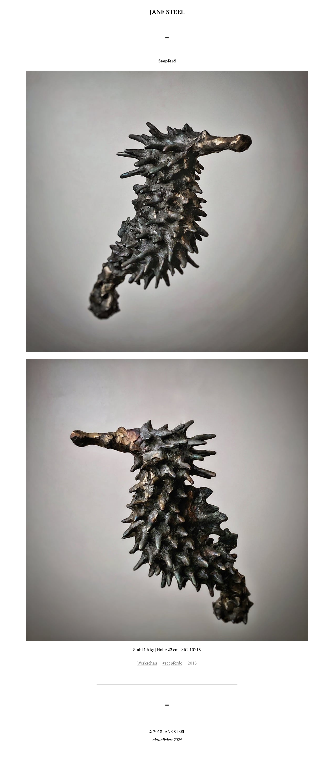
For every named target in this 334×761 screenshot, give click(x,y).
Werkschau (147, 663)
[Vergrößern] (302, 365)
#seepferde (172, 663)
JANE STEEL (167, 12)
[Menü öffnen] (167, 37)
